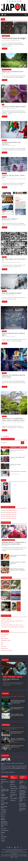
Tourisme (4, 257)
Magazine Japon (4, 638)
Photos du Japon (13, 798)
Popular (6, 447)
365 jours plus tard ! (5, 623)
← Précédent (5, 436)
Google (15, 857)
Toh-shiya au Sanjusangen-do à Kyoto (23, 787)
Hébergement (4, 809)
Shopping (3, 832)
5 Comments (13, 451)
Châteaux (14, 421)
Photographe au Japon (5, 640)
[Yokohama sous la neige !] (14, 22)
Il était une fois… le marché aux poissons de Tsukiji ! (17, 746)
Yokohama (18, 40)
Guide (14, 262)
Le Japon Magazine (11, 676)
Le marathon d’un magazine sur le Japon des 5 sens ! (12, 625)
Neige (14, 40)
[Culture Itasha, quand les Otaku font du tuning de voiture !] (6, 706)
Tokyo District (19, 676)
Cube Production (9, 850)
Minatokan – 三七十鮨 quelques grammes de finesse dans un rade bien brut (18, 740)
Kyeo (21, 850)
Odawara (3, 180)
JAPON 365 (3, 636)
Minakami (21, 178)
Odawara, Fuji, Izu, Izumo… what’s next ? (13, 176)
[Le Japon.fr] (2, 14)
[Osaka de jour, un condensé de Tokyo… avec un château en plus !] (14, 392)
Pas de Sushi (3, 828)
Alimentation (3, 779)
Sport (2, 834)
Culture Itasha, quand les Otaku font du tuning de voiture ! (17, 708)
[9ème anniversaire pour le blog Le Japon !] (14, 307)
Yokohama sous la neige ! (14, 38)
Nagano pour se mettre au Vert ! (13, 71)
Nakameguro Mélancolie (12, 510)
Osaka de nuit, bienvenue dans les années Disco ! (13, 376)
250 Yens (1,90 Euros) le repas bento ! (22, 805)
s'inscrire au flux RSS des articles (8, 852)
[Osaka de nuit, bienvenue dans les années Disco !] (14, 348)
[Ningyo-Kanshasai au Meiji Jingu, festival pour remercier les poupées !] (5, 568)
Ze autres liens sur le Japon (6, 650)
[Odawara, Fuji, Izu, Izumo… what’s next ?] (14, 158)
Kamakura (15, 108)
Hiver (14, 294)
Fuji (14, 178)
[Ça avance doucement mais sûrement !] (14, 122)
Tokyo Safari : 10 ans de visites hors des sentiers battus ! (13, 627)
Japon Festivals (13, 786)
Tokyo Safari (3, 646)
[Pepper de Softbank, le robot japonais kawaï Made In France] (6, 713)
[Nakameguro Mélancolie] (14, 662)
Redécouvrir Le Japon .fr (10, 219)
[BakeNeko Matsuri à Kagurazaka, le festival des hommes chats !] (14, 525)
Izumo (18, 178)
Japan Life (7, 35)
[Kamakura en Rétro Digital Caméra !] (14, 85)
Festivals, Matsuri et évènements (8, 540)
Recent (14, 447)
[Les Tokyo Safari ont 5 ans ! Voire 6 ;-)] (14, 232)
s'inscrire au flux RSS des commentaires (19, 852)
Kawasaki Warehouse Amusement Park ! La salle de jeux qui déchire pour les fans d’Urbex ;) (18, 702)
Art (3, 104)
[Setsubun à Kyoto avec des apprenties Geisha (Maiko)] (5, 554)
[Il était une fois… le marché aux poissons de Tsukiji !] (6, 744)
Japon (14, 336)
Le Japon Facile (13, 790)
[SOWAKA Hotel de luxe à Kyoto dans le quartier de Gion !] (6, 731)
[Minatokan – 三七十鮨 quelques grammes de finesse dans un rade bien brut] (6, 737)
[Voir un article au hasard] (25, 14)
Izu (15, 178)
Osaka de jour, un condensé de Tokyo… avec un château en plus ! (13, 419)
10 (11, 564)
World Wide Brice (4, 648)
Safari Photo (18, 262)
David (4, 40)
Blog (3, 35)
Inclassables (3, 811)
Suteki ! (2, 644)
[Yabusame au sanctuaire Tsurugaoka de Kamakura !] (5, 561)
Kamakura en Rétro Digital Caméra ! (14, 106)
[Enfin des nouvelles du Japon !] (14, 274)
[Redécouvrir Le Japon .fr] (14, 192)
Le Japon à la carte (14, 788)
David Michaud (23, 854)
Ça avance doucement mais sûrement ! (11, 143)
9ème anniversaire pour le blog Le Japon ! (13, 334)
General (2, 801)
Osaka (21, 421)
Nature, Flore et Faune (6, 69)
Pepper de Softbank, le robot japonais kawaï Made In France (17, 715)
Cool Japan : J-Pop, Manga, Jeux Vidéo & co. (5, 791)
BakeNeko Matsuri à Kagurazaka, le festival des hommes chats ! (14, 543)
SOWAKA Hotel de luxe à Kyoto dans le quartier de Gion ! (17, 732)
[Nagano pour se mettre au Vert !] (14, 54)
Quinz (2, 642)
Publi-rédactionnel (4, 830)
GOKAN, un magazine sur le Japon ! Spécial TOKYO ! (12, 621)
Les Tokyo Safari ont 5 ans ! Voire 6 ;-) (14, 260)
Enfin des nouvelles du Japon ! (12, 293)
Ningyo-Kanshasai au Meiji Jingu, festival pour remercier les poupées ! (17, 569)
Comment (23, 447)
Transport (3, 840)
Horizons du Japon (5, 634)
